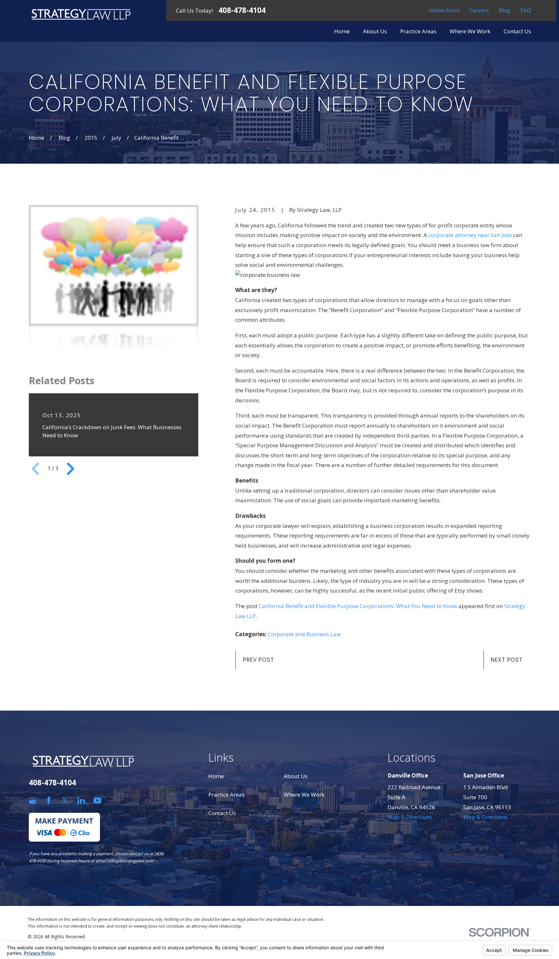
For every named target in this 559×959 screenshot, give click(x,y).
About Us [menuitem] (375, 31)
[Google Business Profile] (33, 800)
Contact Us (222, 813)
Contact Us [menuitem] (517, 31)
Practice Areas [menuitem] (418, 31)
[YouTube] (97, 800)
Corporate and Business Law (304, 634)
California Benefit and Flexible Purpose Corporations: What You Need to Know (358, 606)
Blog (504, 10)
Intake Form (444, 10)
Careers (479, 10)
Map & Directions (410, 817)
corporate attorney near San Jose (470, 235)
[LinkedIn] (81, 800)
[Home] (81, 14)
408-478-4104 (242, 10)
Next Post (506, 660)
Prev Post (258, 660)
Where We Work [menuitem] (470, 31)
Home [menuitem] (342, 31)
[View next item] (70, 468)
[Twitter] (65, 800)
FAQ (526, 10)
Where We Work (304, 794)
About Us (296, 776)
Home (216, 776)
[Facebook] (49, 800)
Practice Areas (226, 794)
